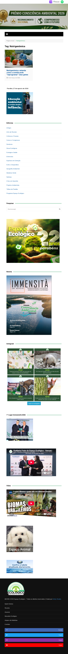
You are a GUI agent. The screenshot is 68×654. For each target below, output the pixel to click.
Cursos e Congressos (13, 140)
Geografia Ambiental (12, 169)
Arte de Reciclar (11, 132)
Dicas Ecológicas (11, 148)
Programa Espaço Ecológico (15, 193)
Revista (7, 608)
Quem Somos (9, 604)
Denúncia (9, 144)
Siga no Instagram (34, 403)
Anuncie (7, 612)
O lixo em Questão (12, 181)
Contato (7, 624)
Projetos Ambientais (12, 185)
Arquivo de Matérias (11, 620)
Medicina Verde (11, 173)
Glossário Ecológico (11, 616)
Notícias (9, 177)
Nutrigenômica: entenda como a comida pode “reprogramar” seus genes (17, 72)
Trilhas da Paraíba (12, 189)
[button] (20, 361)
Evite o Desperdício (12, 165)
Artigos (8, 128)
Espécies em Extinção (13, 160)
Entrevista (9, 156)
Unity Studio (57, 599)
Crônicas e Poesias (12, 136)
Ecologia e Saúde (11, 152)
